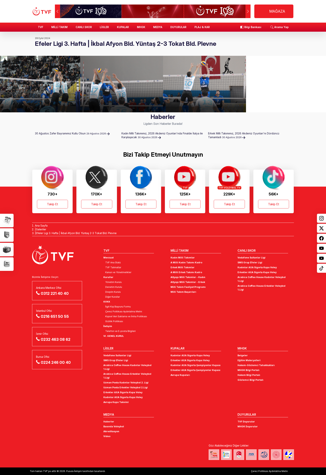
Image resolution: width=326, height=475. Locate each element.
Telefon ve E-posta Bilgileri (120, 331)
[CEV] (288, 454)
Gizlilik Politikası (114, 321)
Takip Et (52, 204)
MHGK (141, 27)
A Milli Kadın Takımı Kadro (186, 262)
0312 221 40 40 (55, 293)
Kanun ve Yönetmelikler (118, 272)
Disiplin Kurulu (113, 291)
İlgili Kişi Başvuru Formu (118, 306)
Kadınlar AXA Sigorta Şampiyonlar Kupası (196, 365)
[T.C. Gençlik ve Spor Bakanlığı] (276, 454)
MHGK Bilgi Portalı (248, 370)
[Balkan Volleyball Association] (263, 454)
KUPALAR (123, 27)
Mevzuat (108, 257)
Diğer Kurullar (112, 296)
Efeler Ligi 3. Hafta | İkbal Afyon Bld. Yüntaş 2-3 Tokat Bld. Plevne (76, 233)
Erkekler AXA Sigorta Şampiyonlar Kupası (195, 370)
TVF (40, 27)
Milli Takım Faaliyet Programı (188, 287)
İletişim (107, 326)
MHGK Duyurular (248, 426)
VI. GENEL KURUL (113, 336)
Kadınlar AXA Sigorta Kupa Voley (257, 267)
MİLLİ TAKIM (59, 27)
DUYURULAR (178, 27)
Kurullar (108, 277)
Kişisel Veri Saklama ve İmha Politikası (126, 316)
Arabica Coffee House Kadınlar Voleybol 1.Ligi (262, 279)
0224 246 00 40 (56, 362)
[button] (248, 11)
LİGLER (104, 27)
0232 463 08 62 (55, 339)
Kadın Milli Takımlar (183, 257)
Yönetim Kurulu (113, 282)
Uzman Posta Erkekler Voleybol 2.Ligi (125, 387)
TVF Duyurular (246, 421)
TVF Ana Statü (113, 262)
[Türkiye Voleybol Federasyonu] (42, 11)
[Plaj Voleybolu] (226, 454)
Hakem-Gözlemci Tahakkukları (256, 365)
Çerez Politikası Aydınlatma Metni (123, 311)
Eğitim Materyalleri (249, 360)
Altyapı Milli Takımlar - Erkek (188, 282)
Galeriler (41, 229)
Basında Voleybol (113, 426)
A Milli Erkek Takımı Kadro (186, 272)
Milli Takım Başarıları (183, 291)
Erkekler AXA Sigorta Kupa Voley (257, 272)
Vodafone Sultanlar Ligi (251, 257)
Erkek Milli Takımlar (183, 267)
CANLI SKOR (84, 27)
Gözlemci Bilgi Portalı (250, 379)
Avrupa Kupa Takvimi (116, 402)
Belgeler (243, 355)
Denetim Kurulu (113, 287)
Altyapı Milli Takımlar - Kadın (188, 277)
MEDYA (157, 27)
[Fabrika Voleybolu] (214, 454)
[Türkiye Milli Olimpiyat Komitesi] (239, 454)
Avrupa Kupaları (180, 375)
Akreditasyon (111, 431)
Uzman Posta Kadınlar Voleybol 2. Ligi (125, 382)
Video (106, 436)
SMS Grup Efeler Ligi (250, 262)
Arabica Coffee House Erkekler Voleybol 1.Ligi (261, 287)
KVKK (106, 301)
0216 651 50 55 (55, 316)
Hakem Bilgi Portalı (249, 375)
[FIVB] (251, 454)
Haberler (108, 421)
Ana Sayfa (41, 225)
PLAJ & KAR (202, 27)
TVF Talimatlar (113, 267)
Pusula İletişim (74, 471)
